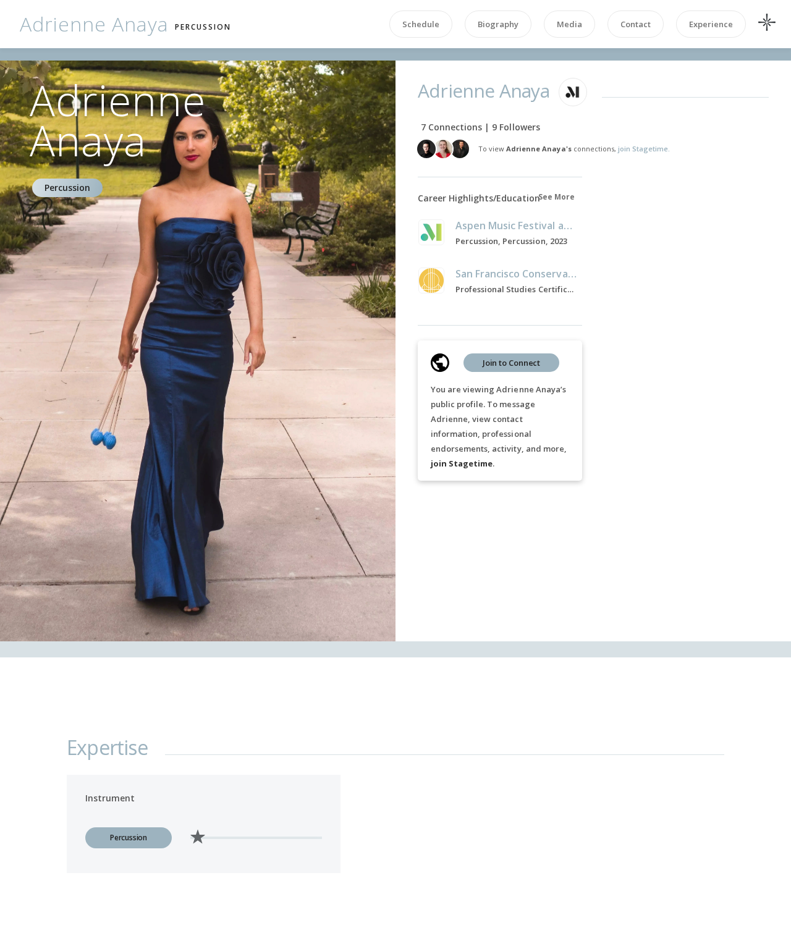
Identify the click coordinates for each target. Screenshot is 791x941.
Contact (635, 24)
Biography (498, 24)
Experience (711, 24)
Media (569, 24)
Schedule (420, 24)
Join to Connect (512, 362)
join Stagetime (462, 463)
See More (556, 197)
